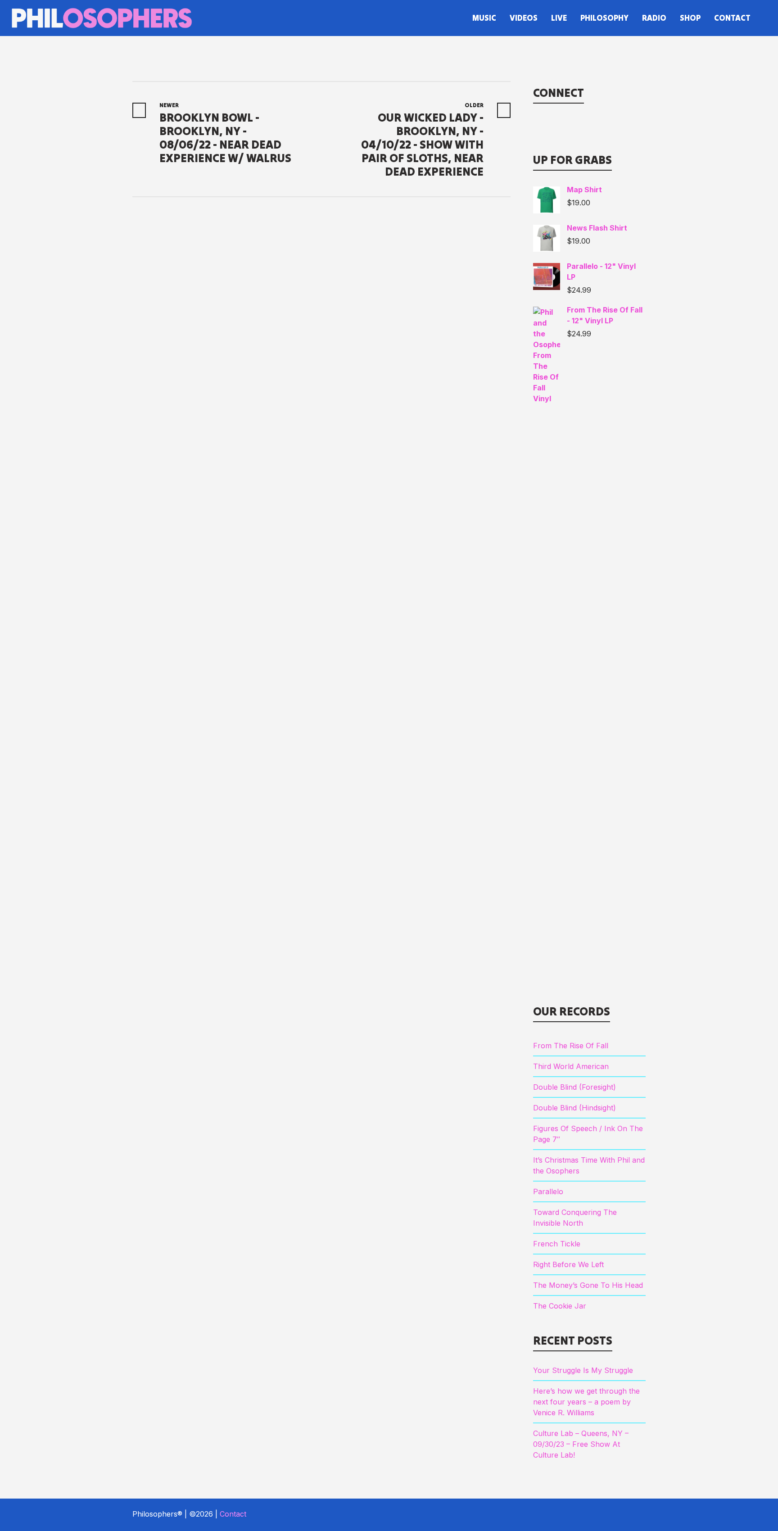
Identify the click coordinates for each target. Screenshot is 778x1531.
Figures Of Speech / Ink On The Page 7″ (588, 1134)
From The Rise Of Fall (570, 1045)
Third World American (571, 1066)
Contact (233, 1513)
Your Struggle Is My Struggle (583, 1370)
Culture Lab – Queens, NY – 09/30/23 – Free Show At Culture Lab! (581, 1444)
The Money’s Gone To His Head (588, 1285)
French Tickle (556, 1243)
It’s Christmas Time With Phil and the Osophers (589, 1165)
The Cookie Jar (559, 1305)
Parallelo (548, 1191)
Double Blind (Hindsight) (574, 1107)
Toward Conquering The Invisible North (575, 1218)
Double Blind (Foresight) (574, 1087)
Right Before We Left (568, 1264)
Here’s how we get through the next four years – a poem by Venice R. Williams (586, 1401)
